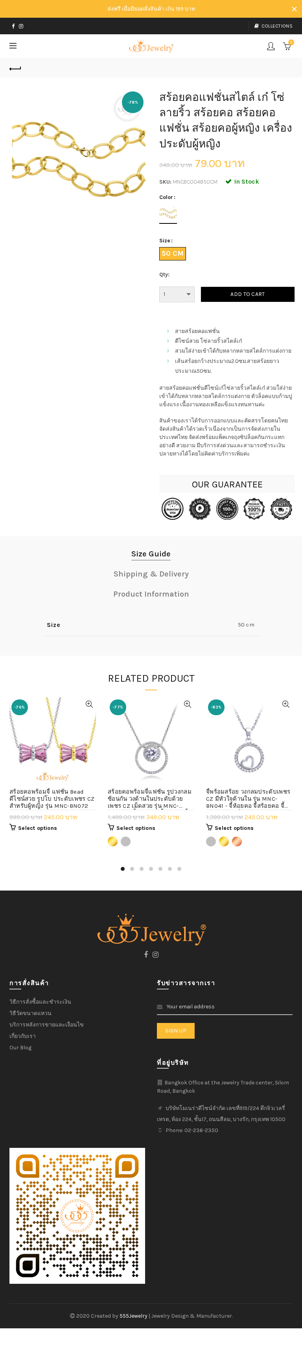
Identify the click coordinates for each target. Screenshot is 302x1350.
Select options (37, 828)
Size (164, 241)
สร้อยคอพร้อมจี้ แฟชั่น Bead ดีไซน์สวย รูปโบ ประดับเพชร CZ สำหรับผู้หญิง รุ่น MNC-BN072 (52, 798)
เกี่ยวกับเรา (22, 1036)
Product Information (151, 594)
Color (166, 197)
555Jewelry (134, 1316)
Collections (277, 26)
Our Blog (20, 1047)
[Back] (15, 68)
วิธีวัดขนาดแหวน (30, 1013)
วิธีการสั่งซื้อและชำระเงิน (40, 1002)
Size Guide (151, 553)
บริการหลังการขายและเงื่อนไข (46, 1024)
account (271, 46)
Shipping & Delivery (151, 573)
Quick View (89, 704)
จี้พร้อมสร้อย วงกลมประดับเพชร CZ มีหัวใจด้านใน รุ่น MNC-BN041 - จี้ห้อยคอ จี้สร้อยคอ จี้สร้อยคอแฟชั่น (248, 799)
